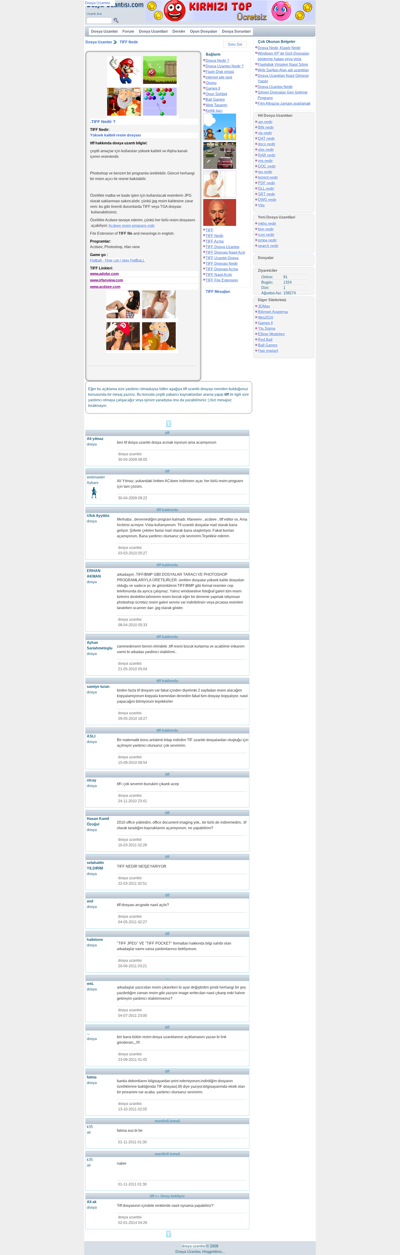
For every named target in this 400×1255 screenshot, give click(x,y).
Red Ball (265, 339)
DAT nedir (266, 138)
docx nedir (266, 144)
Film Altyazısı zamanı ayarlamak (284, 103)
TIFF (209, 230)
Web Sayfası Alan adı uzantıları (283, 70)
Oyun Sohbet (216, 94)
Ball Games (215, 99)
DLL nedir (266, 188)
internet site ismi (219, 77)
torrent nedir (268, 177)
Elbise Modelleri (271, 334)
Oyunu (211, 83)
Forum (128, 31)
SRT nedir (266, 194)
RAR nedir (266, 155)
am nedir (265, 122)
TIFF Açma (215, 241)
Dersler (178, 31)
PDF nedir (266, 183)
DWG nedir (267, 200)
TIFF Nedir (129, 42)
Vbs (261, 205)
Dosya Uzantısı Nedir (275, 87)
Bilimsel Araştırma (273, 312)
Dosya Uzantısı (98, 42)
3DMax (264, 306)
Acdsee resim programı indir (132, 226)
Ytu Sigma (266, 328)
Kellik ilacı (214, 111)
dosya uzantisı (193, 1246)
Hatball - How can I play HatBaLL (117, 260)
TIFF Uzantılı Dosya (222, 258)
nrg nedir (265, 161)
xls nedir (265, 133)
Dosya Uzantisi (104, 31)
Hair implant (268, 351)
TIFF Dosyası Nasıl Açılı (225, 252)
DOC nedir (267, 166)
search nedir (268, 246)
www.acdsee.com (105, 287)
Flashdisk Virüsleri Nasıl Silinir (283, 64)
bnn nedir (266, 229)
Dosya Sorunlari (236, 31)
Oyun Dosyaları (203, 31)
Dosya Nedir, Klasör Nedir (279, 48)
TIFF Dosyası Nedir (222, 264)
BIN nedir (266, 127)
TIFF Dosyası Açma (222, 269)
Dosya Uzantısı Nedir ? (225, 66)
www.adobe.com (104, 274)
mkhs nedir (267, 223)
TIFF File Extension (222, 280)
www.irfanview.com (106, 280)
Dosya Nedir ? (217, 61)
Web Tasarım (216, 105)
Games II (213, 88)
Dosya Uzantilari (153, 31)
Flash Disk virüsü (220, 72)
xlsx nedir (266, 150)
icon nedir (266, 235)
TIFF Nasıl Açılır (219, 275)
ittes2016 (265, 317)
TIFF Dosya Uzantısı (222, 247)
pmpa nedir (267, 240)
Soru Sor (235, 44)
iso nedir (265, 172)
